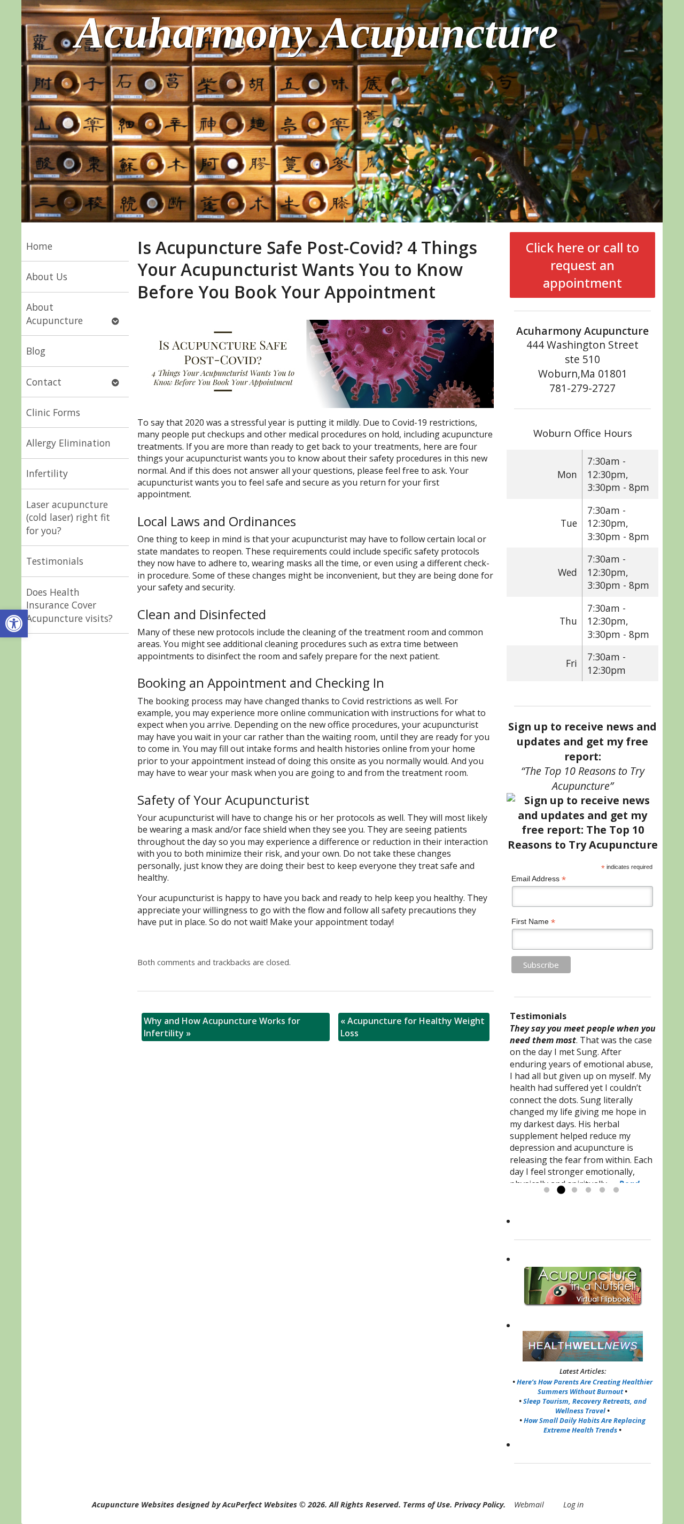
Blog (35, 350)
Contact (43, 381)
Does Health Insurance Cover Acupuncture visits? (69, 605)
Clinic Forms (53, 412)
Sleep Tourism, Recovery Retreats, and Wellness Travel (585, 1405)
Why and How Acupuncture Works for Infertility (222, 1026)
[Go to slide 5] (602, 1190)
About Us (46, 276)
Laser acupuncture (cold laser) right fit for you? (68, 517)
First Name (533, 922)
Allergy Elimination (68, 442)
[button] (14, 623)
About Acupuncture (54, 314)
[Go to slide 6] (616, 1190)
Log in (573, 1504)
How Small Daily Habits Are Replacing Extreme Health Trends (585, 1425)
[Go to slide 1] (546, 1190)
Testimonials (54, 561)
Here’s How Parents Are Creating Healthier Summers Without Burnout (584, 1386)
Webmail (529, 1504)
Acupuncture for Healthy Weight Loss (412, 1026)
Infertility (47, 473)
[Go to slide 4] (588, 1190)
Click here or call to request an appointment (582, 264)
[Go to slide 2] (560, 1190)
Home (39, 246)
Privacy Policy (478, 1504)
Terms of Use (426, 1504)
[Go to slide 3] (574, 1190)
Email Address (538, 879)
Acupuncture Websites (133, 1504)
